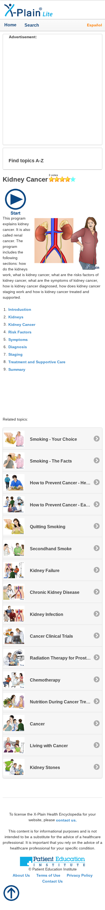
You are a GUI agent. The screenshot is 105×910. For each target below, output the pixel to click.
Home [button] (10, 25)
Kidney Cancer (21, 324)
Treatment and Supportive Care (36, 362)
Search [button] (29, 25)
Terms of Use (48, 875)
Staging (15, 354)
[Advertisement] (52, 92)
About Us (21, 875)
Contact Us (52, 881)
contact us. (66, 820)
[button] (94, 158)
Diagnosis (17, 347)
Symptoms (18, 339)
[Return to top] (11, 892)
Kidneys (15, 317)
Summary (16, 369)
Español (94, 25)
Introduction (19, 309)
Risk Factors (20, 332)
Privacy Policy (80, 875)
